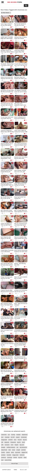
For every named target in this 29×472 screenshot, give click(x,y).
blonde (15, 457)
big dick (20, 457)
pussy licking (8, 460)
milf (2, 442)
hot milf (12, 437)
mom (12, 444)
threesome (13, 442)
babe (25, 457)
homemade (23, 437)
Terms (15, 469)
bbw (10, 449)
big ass (25, 439)
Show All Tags (14, 463)
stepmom (7, 442)
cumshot (10, 439)
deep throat (4, 449)
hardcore (22, 455)
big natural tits (23, 447)
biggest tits (24, 452)
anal (2, 460)
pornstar (23, 449)
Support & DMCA (6, 469)
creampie (7, 437)
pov (9, 434)
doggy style (15, 455)
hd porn (20, 439)
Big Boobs (14, 2)
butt (2, 437)
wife (2, 444)
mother (3, 452)
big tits (19, 442)
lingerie (16, 444)
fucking (13, 434)
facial (23, 442)
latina (12, 452)
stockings (9, 457)
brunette (9, 455)
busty (13, 449)
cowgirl (18, 449)
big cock (22, 444)
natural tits (3, 434)
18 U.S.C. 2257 (23, 469)
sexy (15, 439)
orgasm (18, 437)
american (3, 457)
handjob (18, 434)
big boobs (17, 452)
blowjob (3, 447)
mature (8, 452)
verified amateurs (11, 447)
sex (17, 447)
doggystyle (4, 439)
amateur (3, 455)
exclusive (7, 444)
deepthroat (24, 434)
